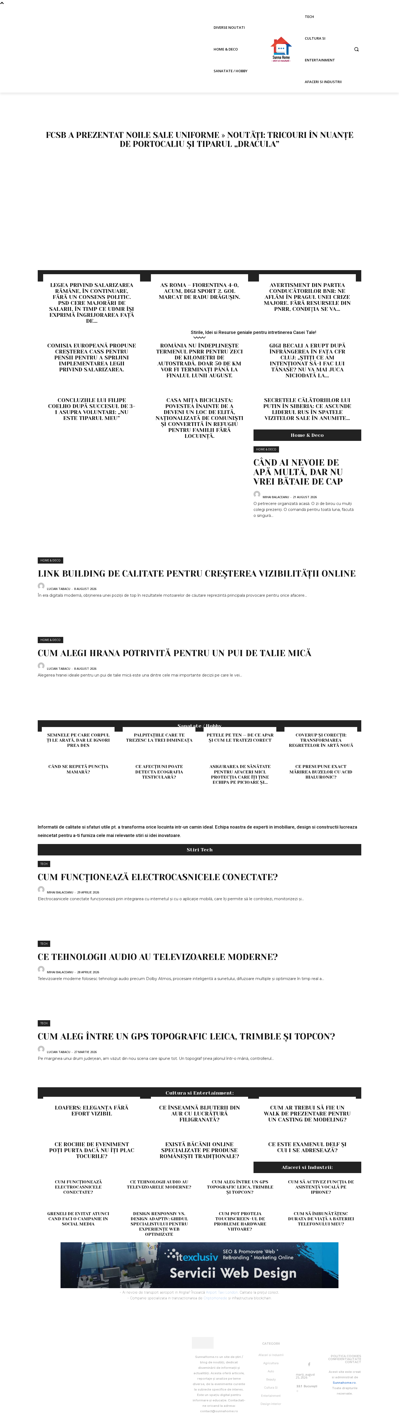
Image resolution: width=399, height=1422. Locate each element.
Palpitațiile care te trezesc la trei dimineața (159, 737)
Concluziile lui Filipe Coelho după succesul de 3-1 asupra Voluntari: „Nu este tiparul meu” (91, 409)
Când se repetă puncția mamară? (78, 769)
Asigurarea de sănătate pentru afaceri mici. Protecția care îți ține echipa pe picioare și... (240, 774)
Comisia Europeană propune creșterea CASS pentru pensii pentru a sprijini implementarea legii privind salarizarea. (91, 358)
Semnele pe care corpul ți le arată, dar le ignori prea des (78, 740)
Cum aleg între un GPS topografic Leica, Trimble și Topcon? (186, 1037)
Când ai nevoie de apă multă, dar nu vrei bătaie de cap (298, 472)
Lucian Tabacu (58, 589)
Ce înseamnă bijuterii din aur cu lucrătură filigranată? (199, 1114)
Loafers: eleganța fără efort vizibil (91, 1111)
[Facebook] (309, 1365)
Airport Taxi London (222, 1292)
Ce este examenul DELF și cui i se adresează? (307, 1147)
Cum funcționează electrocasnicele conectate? (158, 877)
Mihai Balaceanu (276, 497)
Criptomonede (215, 1298)
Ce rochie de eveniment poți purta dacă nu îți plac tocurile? (91, 1150)
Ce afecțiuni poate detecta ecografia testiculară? (159, 771)
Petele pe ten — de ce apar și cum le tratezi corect (240, 737)
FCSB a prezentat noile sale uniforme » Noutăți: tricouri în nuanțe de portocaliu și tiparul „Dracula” (199, 140)
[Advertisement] (199, 229)
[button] (356, 49)
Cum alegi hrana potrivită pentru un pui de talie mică (174, 653)
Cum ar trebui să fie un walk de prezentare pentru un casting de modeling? (307, 1114)
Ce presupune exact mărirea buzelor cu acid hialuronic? (320, 771)
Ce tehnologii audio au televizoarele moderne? (158, 957)
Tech (43, 864)
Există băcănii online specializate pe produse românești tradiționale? (199, 1150)
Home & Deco (266, 449)
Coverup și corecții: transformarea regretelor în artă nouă (321, 740)
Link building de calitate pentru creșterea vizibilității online (197, 574)
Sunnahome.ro (344, 1383)
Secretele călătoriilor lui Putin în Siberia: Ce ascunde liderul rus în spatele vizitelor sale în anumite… (307, 409)
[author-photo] (258, 496)
